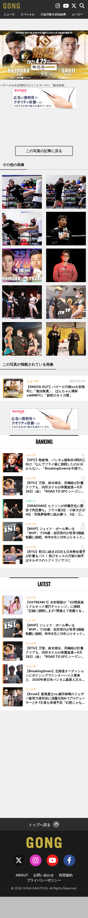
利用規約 (66, 875)
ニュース (9, 14)
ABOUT (22, 875)
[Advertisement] (44, 763)
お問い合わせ (43, 875)
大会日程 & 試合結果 (53, 14)
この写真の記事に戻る (44, 151)
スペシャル (28, 14)
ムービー (77, 14)
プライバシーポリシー (44, 880)
